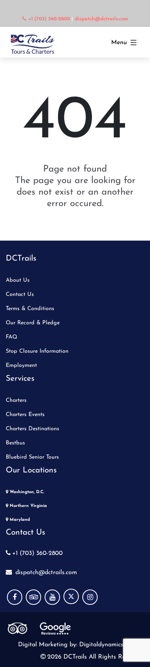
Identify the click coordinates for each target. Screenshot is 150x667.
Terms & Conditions (30, 309)
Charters (16, 400)
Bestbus (15, 443)
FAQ (11, 337)
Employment (21, 365)
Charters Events (25, 415)
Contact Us (20, 294)
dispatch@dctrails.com (45, 573)
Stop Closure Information (37, 351)
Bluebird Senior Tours (32, 457)
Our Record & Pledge (33, 323)
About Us (18, 280)
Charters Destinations (32, 429)
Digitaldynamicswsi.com (110, 645)
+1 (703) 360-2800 (37, 553)
